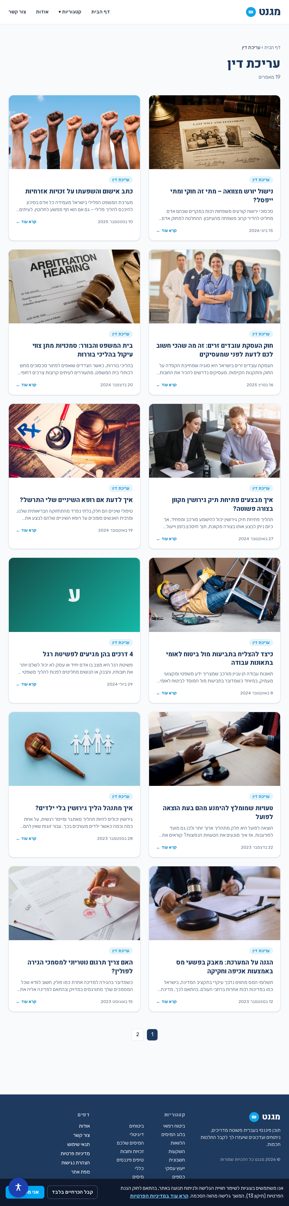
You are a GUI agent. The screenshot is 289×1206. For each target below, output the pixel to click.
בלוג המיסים (173, 1135)
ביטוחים (136, 1126)
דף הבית (100, 12)
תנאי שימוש (78, 1144)
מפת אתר (80, 1172)
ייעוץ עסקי (175, 1168)
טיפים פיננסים (130, 1160)
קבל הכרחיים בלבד (72, 1192)
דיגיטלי (137, 1135)
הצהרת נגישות (75, 1163)
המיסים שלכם (130, 1143)
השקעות (176, 1151)
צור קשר (17, 12)
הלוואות (178, 1143)
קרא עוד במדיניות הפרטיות (159, 1196)
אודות (42, 12)
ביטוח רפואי (174, 1126)
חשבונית (177, 1160)
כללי (139, 1168)
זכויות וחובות (132, 1151)
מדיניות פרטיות (75, 1154)
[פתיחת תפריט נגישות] (18, 1188)
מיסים (138, 1177)
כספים (178, 1177)
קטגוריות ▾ (70, 12)
